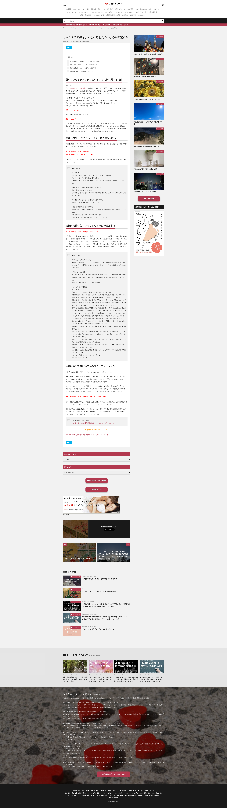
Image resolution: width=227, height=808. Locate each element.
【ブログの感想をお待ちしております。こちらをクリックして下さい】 (88, 435)
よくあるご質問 (128, 9)
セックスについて (86, 28)
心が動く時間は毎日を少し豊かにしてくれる (147, 99)
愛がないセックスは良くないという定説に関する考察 (83, 61)
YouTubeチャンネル (97, 12)
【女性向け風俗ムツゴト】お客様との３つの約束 (99, 579)
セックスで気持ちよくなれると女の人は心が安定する (105, 28)
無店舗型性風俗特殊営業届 (113, 15)
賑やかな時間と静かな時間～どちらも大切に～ (148, 146)
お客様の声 (110, 9)
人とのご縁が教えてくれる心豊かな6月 (145, 169)
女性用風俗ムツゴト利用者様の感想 (96, 480)
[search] (162, 21)
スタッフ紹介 (85, 9)
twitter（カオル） (72, 12)
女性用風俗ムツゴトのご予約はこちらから (113, 774)
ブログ (136, 9)
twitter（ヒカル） (84, 12)
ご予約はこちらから (96, 489)
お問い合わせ (118, 9)
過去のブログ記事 (149, 199)
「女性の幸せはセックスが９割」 (76, 88)
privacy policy (142, 15)
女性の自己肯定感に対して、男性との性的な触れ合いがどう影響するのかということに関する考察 (75, 679)
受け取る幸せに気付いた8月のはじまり (145, 76)
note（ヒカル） (129, 12)
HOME (66, 28)
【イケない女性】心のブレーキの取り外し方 (98, 629)
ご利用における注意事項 (129, 15)
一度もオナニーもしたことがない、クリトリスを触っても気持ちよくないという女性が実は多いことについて (101, 679)
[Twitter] (69, 47)
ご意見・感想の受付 (85, 15)
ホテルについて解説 (98, 15)
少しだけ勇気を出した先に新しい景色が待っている (148, 123)
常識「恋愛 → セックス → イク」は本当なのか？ (82, 64)
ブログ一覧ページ (74, 28)
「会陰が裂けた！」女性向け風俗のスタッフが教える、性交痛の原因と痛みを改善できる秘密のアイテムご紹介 (106, 605)
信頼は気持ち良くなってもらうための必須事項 (82, 68)
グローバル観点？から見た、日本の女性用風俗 (99, 591)
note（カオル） (118, 12)
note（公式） (108, 12)
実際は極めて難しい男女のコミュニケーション (82, 71)
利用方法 (93, 9)
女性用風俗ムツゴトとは (73, 9)
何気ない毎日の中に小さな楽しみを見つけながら (148, 54)
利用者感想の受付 (154, 12)
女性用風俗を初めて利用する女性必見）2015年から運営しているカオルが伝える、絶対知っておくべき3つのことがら (105, 618)
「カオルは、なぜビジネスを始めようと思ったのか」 (93, 423)
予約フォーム (101, 9)
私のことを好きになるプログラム (149, 9)
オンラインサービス (141, 12)
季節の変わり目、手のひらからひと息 (145, 191)
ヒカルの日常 (160, 36)
